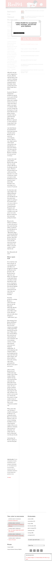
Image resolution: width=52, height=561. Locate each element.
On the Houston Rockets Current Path (15, 535)
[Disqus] (12, 495)
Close (50, 554)
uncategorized (30, 535)
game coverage (31, 528)
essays (9, 477)
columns (29, 518)
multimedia (30, 530)
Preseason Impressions (13, 520)
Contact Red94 (10, 547)
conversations (30, 521)
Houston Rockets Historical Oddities (14, 549)
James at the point (12, 539)
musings (29, 532)
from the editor (30, 525)
